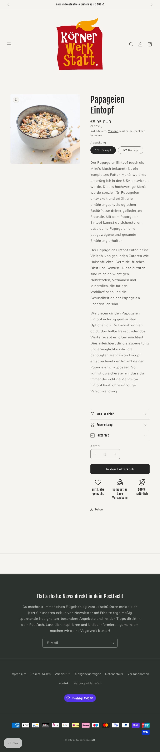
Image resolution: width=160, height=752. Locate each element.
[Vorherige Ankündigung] (8, 4)
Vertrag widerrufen (88, 683)
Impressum (18, 674)
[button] (8, 44)
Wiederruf (62, 674)
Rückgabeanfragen (87, 674)
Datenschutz (114, 674)
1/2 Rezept (130, 150)
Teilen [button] (99, 509)
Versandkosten (138, 674)
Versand (113, 130)
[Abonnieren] (112, 643)
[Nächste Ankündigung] (151, 4)
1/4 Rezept (103, 150)
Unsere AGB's (40, 674)
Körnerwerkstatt (85, 739)
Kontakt (64, 683)
